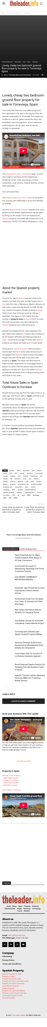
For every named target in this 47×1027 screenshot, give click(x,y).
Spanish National (30, 489)
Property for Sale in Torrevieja (13, 983)
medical (12, 481)
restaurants (18, 487)
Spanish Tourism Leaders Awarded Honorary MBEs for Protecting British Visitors (30, 678)
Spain (29, 62)
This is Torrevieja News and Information (17, 75)
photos (5, 484)
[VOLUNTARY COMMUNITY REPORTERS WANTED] (8, 580)
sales (26, 487)
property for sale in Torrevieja (18, 174)
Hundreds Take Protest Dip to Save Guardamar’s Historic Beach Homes (29, 590)
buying (22, 473)
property (13, 484)
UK (24, 334)
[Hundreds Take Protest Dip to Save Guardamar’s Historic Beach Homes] (8, 590)
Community (39, 473)
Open (32, 481)
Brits (31, 343)
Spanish (5, 218)
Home (3, 13)
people (39, 481)
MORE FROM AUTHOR (29, 549)
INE (14, 419)
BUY (16, 473)
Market (5, 481)
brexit (5, 473)
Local (24, 62)
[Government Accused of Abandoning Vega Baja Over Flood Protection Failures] (8, 569)
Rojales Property (8, 988)
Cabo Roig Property (10, 778)
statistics (19, 492)
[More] (43, 82)
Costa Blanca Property (10, 986)
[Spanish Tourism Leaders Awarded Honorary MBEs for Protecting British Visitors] (8, 678)
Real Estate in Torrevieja (11, 790)
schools (33, 487)
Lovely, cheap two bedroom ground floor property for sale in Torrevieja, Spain (12, 509)
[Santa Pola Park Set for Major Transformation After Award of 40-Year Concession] (8, 558)
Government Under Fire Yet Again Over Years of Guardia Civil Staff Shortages (29, 601)
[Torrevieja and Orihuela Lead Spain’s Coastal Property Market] (8, 634)
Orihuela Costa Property (11, 775)
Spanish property (8, 492)
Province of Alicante (13, 13)
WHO (4, 498)
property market (36, 484)
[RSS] (10, 944)
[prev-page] (3, 686)
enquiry (12, 476)
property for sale (23, 484)
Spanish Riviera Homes (18, 210)
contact (5, 476)
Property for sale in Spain (11, 979)
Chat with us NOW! (23, 761)
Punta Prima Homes (10, 783)
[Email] (38, 82)
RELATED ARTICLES (11, 549)
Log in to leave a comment (23, 701)
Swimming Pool (30, 492)
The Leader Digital (18, 1015)
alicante (11, 470)
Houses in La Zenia (10, 780)
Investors (17, 479)
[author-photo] (23, 532)
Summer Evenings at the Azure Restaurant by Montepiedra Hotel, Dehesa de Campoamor (29, 645)
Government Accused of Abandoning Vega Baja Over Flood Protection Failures (29, 568)
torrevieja (6, 495)
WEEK (28, 495)
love (4, 304)
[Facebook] (11, 82)
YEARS (15, 498)
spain (13, 489)
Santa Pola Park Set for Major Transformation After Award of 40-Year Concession (28, 557)
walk (23, 495)
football (25, 476)
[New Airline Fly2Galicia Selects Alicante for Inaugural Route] (8, 612)
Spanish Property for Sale (11, 974)
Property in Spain (8, 976)
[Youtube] (23, 944)
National (20, 481)
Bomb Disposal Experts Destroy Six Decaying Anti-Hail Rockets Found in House (30, 667)
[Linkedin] (27, 82)
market (16, 349)
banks (19, 470)
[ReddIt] (32, 82)
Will (10, 498)
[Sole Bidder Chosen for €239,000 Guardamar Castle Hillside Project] (8, 623)
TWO (13, 495)
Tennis (39, 492)
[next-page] (7, 686)
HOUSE (5, 479)
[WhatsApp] (22, 82)
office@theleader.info (16, 935)
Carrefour (30, 473)
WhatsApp (36, 495)
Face (19, 476)
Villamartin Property (10, 785)
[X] (17, 82)
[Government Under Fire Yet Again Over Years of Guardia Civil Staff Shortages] (8, 601)
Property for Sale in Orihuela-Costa (15, 981)
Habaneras (34, 476)
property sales (7, 487)
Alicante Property (8, 998)
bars (33, 470)
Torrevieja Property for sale (12, 995)
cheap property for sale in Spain (19, 198)
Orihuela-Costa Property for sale (14, 993)
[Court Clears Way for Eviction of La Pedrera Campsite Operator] (8, 656)
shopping (6, 489)
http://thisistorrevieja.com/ (24, 538)
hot (41, 476)
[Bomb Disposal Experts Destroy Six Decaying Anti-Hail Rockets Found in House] (8, 667)
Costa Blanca (26, 13)
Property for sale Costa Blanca (13, 991)
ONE (27, 481)
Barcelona (26, 470)
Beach (39, 470)
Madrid (36, 479)
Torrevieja (35, 62)
